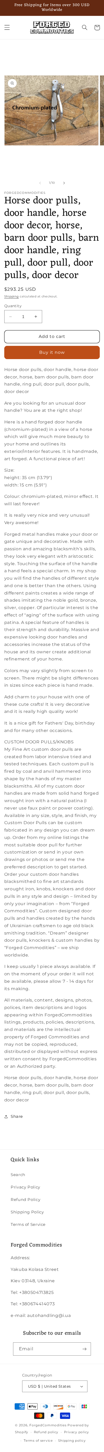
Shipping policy (72, 1440)
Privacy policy (76, 1432)
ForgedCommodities (48, 1425)
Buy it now (52, 352)
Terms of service (38, 1440)
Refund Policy (25, 1199)
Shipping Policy (27, 1212)
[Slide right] (64, 183)
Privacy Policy (25, 1187)
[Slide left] (40, 183)
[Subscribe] (84, 1348)
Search (18, 1174)
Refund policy (46, 1432)
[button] (7, 27)
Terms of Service (28, 1224)
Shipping (11, 296)
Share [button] (17, 1116)
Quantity (13, 306)
